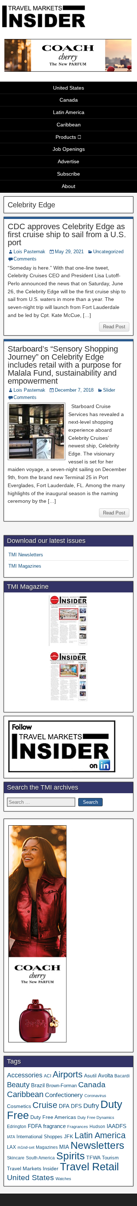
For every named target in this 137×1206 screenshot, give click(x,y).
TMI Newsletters (25, 554)
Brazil (38, 1085)
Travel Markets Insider (32, 1168)
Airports (68, 1074)
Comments (25, 259)
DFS (76, 1106)
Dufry (91, 1105)
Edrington (16, 1126)
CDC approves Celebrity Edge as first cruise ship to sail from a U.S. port (67, 234)
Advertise (68, 161)
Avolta (105, 1075)
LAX (11, 1147)
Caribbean (69, 125)
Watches (63, 1178)
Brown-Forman (61, 1085)
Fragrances (77, 1126)
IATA (11, 1137)
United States (68, 88)
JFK (68, 1136)
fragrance (54, 1126)
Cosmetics (19, 1106)
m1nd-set (26, 1147)
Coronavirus (95, 1095)
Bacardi (122, 1075)
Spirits (70, 1156)
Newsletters (97, 1145)
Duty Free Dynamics (95, 1117)
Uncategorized (108, 251)
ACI (47, 1075)
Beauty (18, 1085)
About (68, 186)
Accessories (24, 1075)
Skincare (15, 1157)
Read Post (114, 326)
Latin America (68, 112)
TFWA (93, 1157)
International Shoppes (39, 1136)
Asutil (90, 1075)
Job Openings (69, 149)
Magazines (47, 1147)
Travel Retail (89, 1166)
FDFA (35, 1126)
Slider (109, 390)
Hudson (97, 1126)
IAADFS (116, 1126)
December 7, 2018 (74, 390)
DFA (64, 1106)
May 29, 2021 (69, 251)
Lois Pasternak (29, 251)
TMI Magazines (24, 566)
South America (40, 1157)
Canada (69, 100)
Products (66, 137)
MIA (64, 1147)
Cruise (45, 1105)
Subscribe (68, 174)
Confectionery (64, 1095)
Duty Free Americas (53, 1117)
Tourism (110, 1157)
